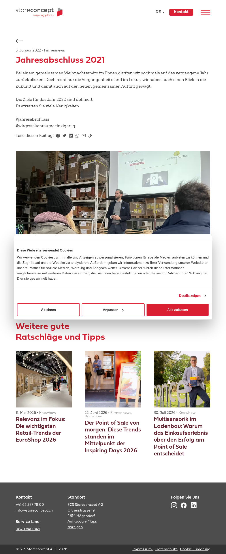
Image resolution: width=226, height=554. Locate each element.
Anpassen (110, 310)
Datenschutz (166, 549)
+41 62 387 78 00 (30, 505)
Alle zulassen (177, 310)
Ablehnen (48, 310)
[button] (158, 12)
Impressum (142, 549)
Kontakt (181, 12)
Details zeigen (190, 295)
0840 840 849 (28, 529)
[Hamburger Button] (205, 12)
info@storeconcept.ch (34, 510)
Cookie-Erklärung (195, 549)
